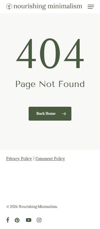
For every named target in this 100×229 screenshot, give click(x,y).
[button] (91, 6)
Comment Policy (50, 158)
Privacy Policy (19, 158)
